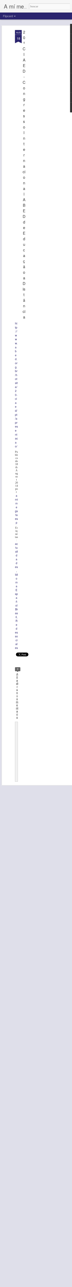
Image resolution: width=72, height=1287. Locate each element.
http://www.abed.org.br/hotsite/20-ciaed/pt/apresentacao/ (16, 384)
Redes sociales (16, 634)
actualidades (16, 555)
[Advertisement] (39, 91)
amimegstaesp (16, 509)
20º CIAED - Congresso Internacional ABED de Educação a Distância (24, 174)
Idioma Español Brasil (16, 596)
